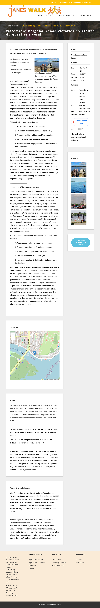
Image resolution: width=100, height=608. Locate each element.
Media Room (65, 2)
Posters (31, 569)
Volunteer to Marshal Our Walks (80, 243)
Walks (16, 26)
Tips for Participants (36, 559)
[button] (34, 353)
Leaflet (44, 379)
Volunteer (77, 2)
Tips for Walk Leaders (37, 563)
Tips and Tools (85, 16)
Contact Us (52, 2)
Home (40, 16)
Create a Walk (56, 559)
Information (79, 559)
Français (87, 2)
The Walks (50, 16)
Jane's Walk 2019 (58, 566)
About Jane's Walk (67, 16)
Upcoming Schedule (59, 563)
